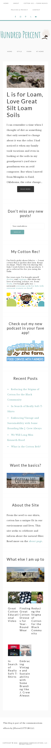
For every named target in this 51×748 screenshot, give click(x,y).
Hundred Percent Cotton (25, 34)
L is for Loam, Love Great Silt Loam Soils (25, 104)
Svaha (10, 284)
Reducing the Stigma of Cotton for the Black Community (23, 394)
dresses (10, 279)
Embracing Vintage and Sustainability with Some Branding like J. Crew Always (24, 423)
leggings (22, 279)
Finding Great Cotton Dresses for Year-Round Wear (25, 619)
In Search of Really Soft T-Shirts (13, 668)
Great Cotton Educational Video (13, 614)
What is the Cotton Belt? (26, 446)
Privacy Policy (25, 744)
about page (35, 541)
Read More (26, 189)
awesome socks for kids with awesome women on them (25, 287)
